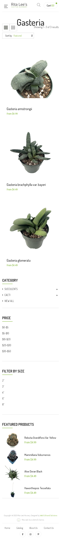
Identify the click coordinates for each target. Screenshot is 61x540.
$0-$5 (5, 327)
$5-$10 (5, 333)
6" (3, 398)
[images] (12, 440)
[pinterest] (38, 534)
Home (7, 527)
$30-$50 (6, 351)
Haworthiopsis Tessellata (37, 488)
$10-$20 (6, 339)
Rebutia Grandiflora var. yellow (40, 437)
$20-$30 (6, 345)
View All (9, 301)
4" (3, 392)
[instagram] (30, 534)
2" (3, 380)
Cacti (7, 295)
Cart (50, 5)
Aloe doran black (33, 471)
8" (3, 404)
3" (3, 386)
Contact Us (49, 527)
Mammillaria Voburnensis (37, 454)
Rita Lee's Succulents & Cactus (33, 520)
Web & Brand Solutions (48, 515)
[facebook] (23, 534)
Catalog (19, 527)
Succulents (11, 289)
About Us (33, 527)
